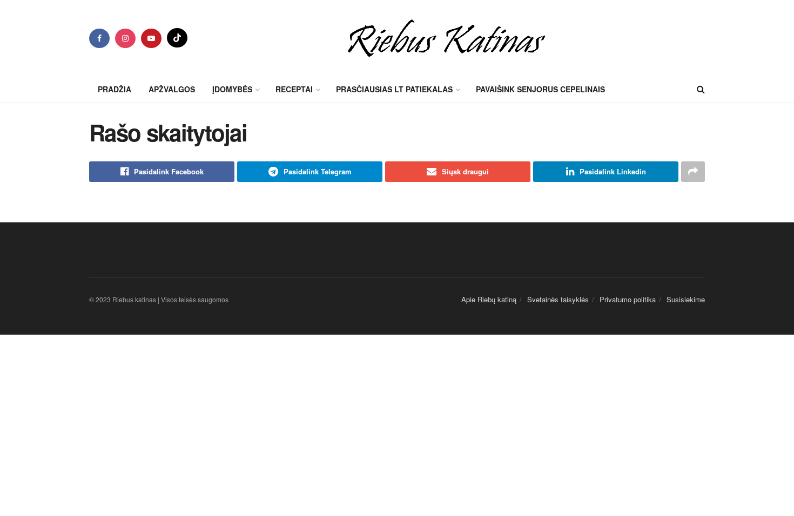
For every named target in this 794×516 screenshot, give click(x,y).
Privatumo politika (628, 299)
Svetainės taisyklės (558, 299)
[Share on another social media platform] (693, 171)
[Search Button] (701, 89)
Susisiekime (686, 299)
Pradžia (114, 89)
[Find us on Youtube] (151, 38)
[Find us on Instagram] (125, 38)
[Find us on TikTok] (177, 37)
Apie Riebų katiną (488, 299)
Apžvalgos (172, 89)
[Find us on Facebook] (99, 38)
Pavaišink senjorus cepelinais (540, 89)
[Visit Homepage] (446, 38)
